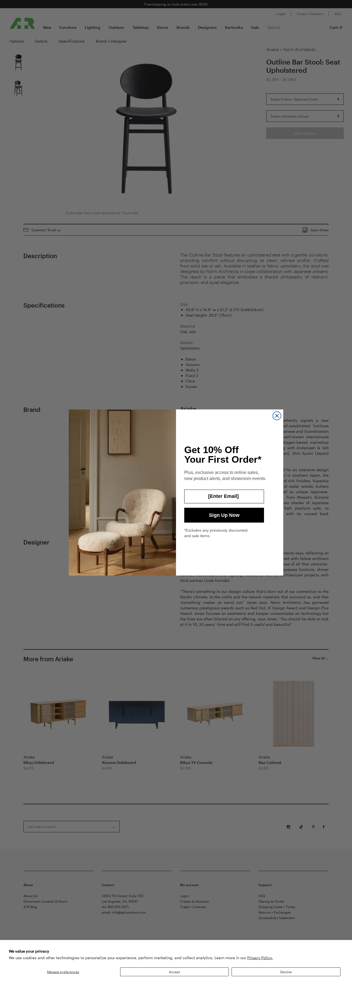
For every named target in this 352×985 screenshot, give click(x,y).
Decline (286, 972)
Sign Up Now (224, 515)
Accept (174, 972)
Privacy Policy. (260, 957)
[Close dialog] (277, 416)
